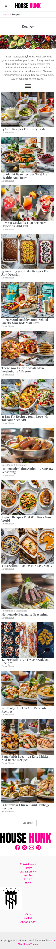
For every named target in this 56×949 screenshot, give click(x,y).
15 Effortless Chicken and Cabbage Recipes (25, 806)
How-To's (28, 875)
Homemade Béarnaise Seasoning (24, 614)
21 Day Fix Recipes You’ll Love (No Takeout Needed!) (25, 418)
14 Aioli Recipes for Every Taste (23, 129)
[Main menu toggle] (6, 6)
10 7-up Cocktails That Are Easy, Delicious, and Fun (24, 224)
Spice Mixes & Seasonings (14, 465)
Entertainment (28, 864)
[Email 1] (31, 847)
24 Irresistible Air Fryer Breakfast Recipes (25, 661)
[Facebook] (17, 847)
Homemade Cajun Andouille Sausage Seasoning (27, 470)
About (28, 914)
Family (28, 868)
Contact (28, 918)
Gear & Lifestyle (28, 871)
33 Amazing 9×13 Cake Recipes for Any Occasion (25, 272)
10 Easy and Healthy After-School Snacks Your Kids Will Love (24, 321)
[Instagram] (24, 847)
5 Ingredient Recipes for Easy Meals (26, 565)
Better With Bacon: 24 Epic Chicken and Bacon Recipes (25, 758)
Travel (28, 882)
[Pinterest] (38, 847)
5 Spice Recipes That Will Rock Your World (26, 518)
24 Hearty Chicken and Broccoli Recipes (23, 709)
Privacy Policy (28, 921)
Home (6, 14)
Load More (28, 823)
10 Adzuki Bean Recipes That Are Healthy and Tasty (24, 176)
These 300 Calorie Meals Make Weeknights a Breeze (23, 369)
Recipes (28, 879)
